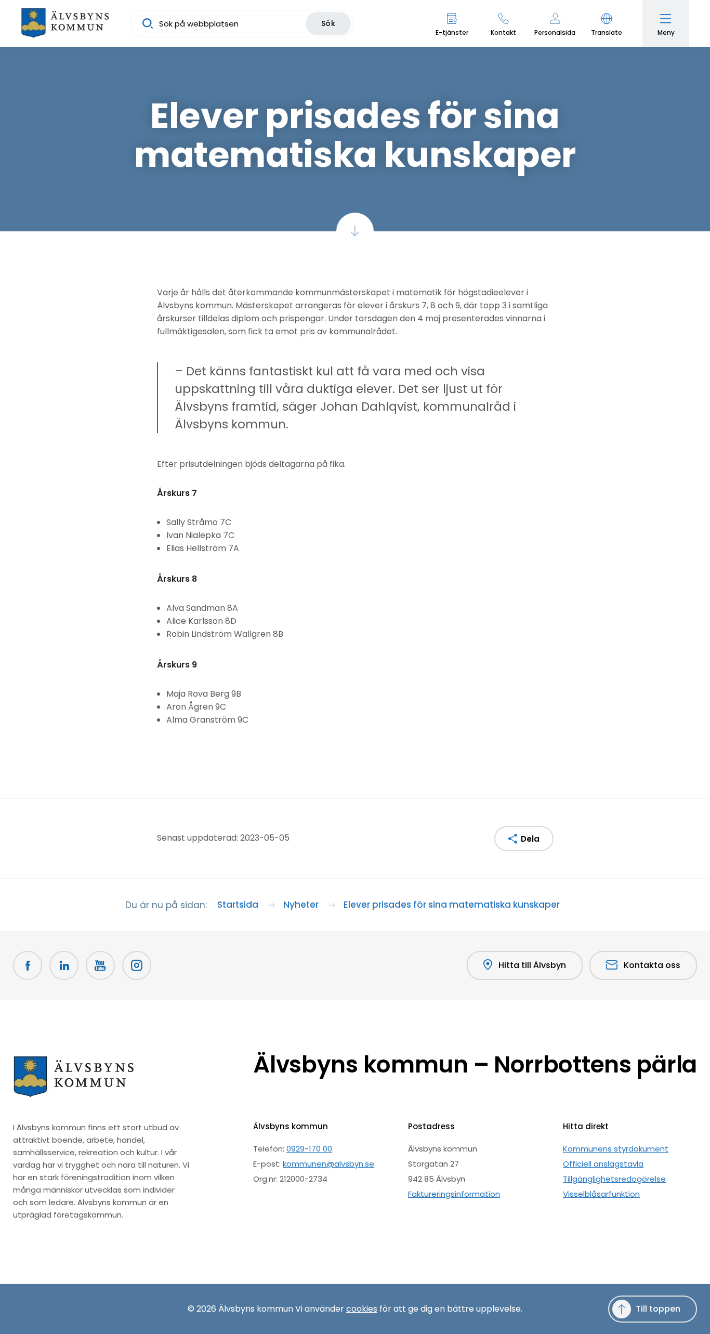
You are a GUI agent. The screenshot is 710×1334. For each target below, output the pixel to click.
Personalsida (554, 32)
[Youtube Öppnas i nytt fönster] (100, 965)
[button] (606, 23)
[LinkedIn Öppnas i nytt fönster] (63, 965)
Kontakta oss (652, 965)
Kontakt (503, 32)
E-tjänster (452, 32)
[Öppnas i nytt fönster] (136, 965)
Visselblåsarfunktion (601, 1193)
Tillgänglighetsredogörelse (614, 1178)
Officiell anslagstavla (603, 1163)
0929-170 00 (309, 1148)
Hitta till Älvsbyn (532, 965)
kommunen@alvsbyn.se (328, 1163)
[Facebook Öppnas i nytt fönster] (27, 965)
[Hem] (65, 23)
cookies (361, 1309)
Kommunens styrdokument (615, 1148)
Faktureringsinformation (454, 1193)
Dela (530, 838)
